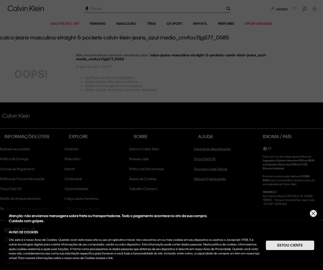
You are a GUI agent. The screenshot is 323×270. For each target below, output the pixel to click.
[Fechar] (313, 213)
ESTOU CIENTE (290, 245)
